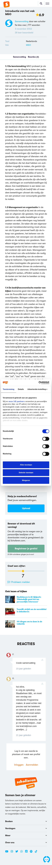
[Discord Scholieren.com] (27, 852)
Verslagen (10, 828)
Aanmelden (32, 764)
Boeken (9, 821)
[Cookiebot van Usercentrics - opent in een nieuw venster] (38, 382)
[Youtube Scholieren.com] (7, 852)
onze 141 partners (17, 401)
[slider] (22, 571)
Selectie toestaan (26, 472)
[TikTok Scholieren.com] (36, 852)
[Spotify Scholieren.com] (32, 852)
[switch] (45, 439)
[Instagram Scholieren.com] (13, 852)
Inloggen (18, 764)
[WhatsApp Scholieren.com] (22, 852)
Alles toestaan (26, 465)
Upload (26, 508)
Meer (7, 835)
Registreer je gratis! (26, 548)
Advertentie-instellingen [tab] (37, 389)
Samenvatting (21, 21)
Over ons (9, 842)
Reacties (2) (33, 57)
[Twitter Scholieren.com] (17, 852)
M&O (28, 45)
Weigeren (26, 480)
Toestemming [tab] (8, 389)
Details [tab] (21, 389)
